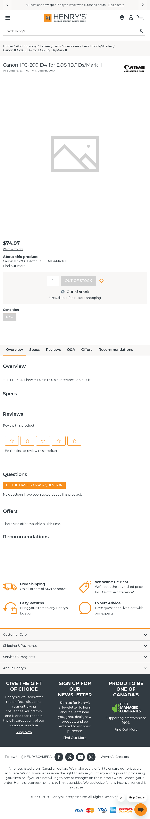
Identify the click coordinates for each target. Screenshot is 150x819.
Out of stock (78, 281)
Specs (34, 350)
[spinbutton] (53, 281)
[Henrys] (65, 18)
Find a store (116, 5)
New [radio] (9, 317)
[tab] (14, 350)
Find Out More (74, 738)
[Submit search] (141, 31)
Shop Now (24, 732)
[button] (7, 5)
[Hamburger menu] (7, 18)
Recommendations (116, 350)
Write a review (13, 249)
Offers (86, 350)
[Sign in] (131, 18)
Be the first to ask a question (34, 485)
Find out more (14, 266)
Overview (14, 350)
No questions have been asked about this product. (42, 494)
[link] (10, 587)
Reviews (53, 350)
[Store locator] (122, 18)
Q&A (71, 350)
